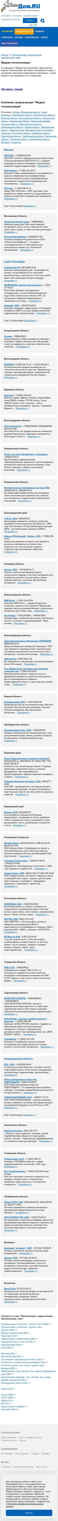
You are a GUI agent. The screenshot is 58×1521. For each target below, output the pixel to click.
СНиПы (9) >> (7, 1400)
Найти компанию (9, 1437)
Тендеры (39, 31)
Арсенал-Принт (11, 843)
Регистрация (7, 1453)
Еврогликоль (10, 170)
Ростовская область (21, 133)
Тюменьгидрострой (14, 1159)
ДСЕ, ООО (9, 1064)
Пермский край (17, 130)
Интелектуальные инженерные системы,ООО (26, 488)
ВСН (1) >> (6, 1403)
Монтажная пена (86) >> (12, 1356)
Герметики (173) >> (10, 1336)
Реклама (45, 1453)
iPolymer (8, 188)
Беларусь (5, 142)
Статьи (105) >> (8, 1395)
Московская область (30, 112)
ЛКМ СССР (9, 967)
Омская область (32, 127)
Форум (44, 37)
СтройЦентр (10, 1039)
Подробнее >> (44, 166)
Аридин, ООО (11, 1258)
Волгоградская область (30, 118)
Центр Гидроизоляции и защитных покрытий (26, 758)
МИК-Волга (9, 600)
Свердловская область (33, 136)
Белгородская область (44, 115)
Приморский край (33, 130)
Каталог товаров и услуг (30, 1437)
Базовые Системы (13, 1131)
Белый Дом (10, 1289)
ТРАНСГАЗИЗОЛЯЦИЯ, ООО (18, 1097)
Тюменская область (19, 139)
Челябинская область (39, 139)
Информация (32, 37)
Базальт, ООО (11, 812)
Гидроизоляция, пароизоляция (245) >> (19, 1339)
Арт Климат (10, 615)
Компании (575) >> (9, 1409)
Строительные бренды (23, 1467)
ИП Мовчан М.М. (12, 937)
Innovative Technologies (16, 861)
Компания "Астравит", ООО (18, 1248)
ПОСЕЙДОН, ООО (12, 904)
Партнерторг (10, 659)
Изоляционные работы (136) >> (15, 1383)
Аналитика (7, 31)
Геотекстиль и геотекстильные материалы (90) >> (24, 1362)
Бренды (19, 37)
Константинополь (13, 426)
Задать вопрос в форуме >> (14, 1406)
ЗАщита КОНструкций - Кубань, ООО (22, 536)
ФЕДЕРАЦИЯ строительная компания (23, 285)
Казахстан (16, 142)
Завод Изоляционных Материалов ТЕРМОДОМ (27, 641)
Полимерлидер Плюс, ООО (17, 730)
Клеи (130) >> (7, 1348)
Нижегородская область (30, 124)
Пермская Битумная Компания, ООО (22, 781)
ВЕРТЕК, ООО (11, 919)
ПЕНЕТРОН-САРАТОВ (14, 998)
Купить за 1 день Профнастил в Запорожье (25, 454)
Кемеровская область (20, 121)
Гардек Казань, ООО (14, 873)
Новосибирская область (12, 127)
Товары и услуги (24, 31)
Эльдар (8, 336)
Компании (7, 37)
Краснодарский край (40, 121)
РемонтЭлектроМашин (15, 237)
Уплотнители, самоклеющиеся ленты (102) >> (22, 1359)
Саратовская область (11, 136)
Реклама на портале (11, 19)
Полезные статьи (9, 1440)
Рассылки (17, 16)
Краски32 (8, 395)
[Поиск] (42, 21)
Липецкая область (9, 124)
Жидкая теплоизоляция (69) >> (15, 1333)
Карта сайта (41, 1467)
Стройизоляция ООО (14, 702)
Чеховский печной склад (16, 222)
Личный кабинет (30, 16)
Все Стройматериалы (15, 1171)
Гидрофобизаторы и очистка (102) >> (18, 1342)
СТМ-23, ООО (10, 518)
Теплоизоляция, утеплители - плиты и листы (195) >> (26, 1324)
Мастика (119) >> (9, 1353)
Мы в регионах (10, 43)
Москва (16, 112)
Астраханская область (22, 115)
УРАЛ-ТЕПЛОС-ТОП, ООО (16, 1217)
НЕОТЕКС (9, 155)
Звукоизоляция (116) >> (12, 1345)
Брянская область (9, 118)
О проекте (6, 16)
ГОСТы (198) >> (8, 1398)
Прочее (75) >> (8, 1389)
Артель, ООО (10, 570)
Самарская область (41, 133)
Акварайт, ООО (11, 305)
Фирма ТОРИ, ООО (13, 1202)
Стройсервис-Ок (12, 267)
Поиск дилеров (22, 1453)
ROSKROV (9, 364)
